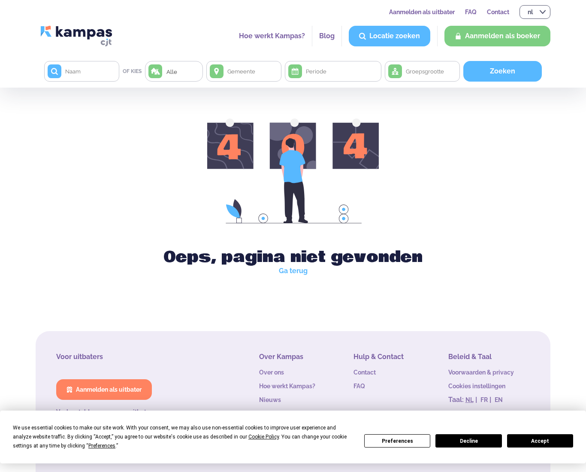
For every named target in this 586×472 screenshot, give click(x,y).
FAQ (471, 12)
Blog (327, 36)
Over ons (271, 372)
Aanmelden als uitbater (422, 12)
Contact (498, 12)
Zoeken (502, 71)
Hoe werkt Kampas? (272, 36)
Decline (469, 441)
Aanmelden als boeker (502, 36)
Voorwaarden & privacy (481, 372)
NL (469, 399)
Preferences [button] (101, 446)
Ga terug (293, 271)
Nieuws (270, 399)
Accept (540, 441)
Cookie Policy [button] (263, 437)
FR (484, 399)
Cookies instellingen (476, 386)
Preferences (397, 441)
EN (499, 399)
